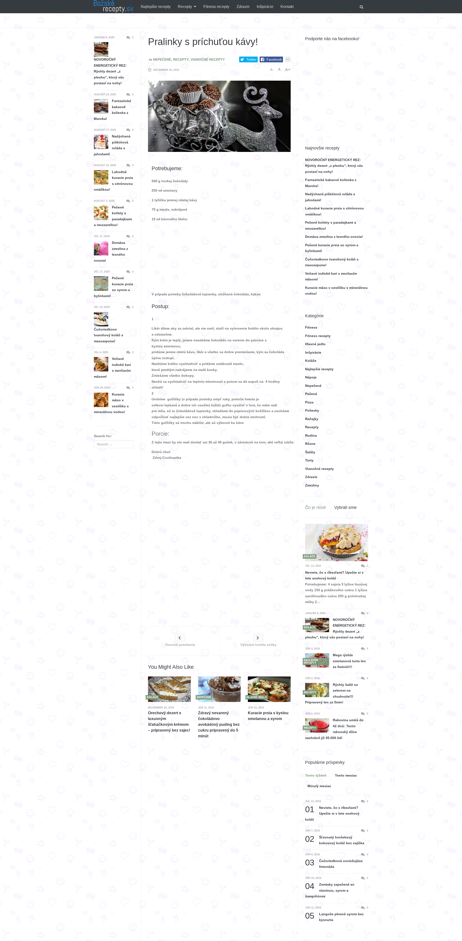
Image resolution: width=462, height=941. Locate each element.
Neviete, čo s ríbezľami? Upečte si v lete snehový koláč (334, 575)
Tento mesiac (346, 775)
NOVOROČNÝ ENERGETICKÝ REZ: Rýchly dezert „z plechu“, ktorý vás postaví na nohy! (335, 628)
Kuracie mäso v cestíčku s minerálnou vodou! (111, 403)
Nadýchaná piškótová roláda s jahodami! (112, 145)
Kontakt (287, 7)
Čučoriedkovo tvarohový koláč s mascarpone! (108, 335)
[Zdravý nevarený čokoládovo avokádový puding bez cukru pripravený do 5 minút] (219, 689)
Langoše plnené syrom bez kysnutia (334, 916)
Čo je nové (315, 507)
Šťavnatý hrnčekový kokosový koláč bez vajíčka (334, 839)
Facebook (274, 59)
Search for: (103, 436)
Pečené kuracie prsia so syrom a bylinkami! (113, 287)
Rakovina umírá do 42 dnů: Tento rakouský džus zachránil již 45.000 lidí (334, 729)
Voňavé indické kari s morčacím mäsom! (112, 367)
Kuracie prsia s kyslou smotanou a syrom (268, 716)
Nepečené (162, 59)
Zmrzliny (312, 485)
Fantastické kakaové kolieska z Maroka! (112, 110)
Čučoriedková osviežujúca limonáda (334, 863)
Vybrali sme (345, 507)
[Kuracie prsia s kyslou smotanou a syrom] (269, 689)
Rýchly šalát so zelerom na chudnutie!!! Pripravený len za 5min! (331, 693)
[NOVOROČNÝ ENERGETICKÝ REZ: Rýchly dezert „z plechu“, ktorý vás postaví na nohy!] (317, 625)
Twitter (251, 59)
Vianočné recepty (208, 59)
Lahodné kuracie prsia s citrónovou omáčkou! (113, 181)
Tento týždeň (316, 775)
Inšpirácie (265, 7)
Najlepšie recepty (156, 7)
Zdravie (243, 7)
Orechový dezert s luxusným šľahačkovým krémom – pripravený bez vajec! (169, 721)
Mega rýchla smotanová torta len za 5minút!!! (349, 661)
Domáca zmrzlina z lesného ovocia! (111, 251)
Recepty (185, 7)
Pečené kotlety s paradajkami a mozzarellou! (113, 216)
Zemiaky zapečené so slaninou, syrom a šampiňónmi (329, 890)
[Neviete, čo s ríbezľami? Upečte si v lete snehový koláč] (336, 542)
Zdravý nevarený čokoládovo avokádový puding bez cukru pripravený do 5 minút (219, 724)
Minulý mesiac (319, 786)
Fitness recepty (216, 7)
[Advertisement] (254, 189)
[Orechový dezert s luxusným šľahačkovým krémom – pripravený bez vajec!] (169, 689)
